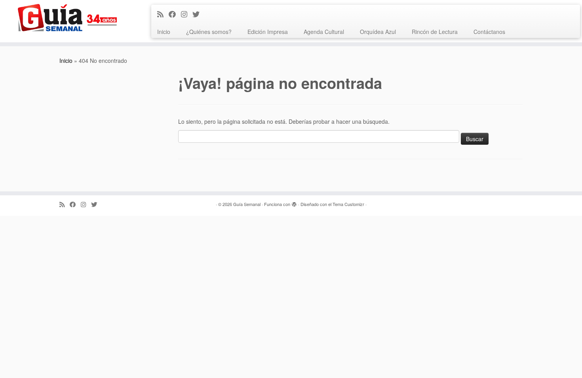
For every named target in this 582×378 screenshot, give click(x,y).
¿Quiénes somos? (209, 32)
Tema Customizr (348, 204)
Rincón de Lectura (435, 32)
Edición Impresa (267, 32)
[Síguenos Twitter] (198, 14)
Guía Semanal (247, 204)
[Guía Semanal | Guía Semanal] (67, 17)
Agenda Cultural (324, 32)
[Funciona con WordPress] (294, 202)
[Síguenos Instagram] (186, 14)
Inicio (163, 32)
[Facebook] (175, 14)
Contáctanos (489, 32)
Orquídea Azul (378, 32)
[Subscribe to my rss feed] (163, 14)
